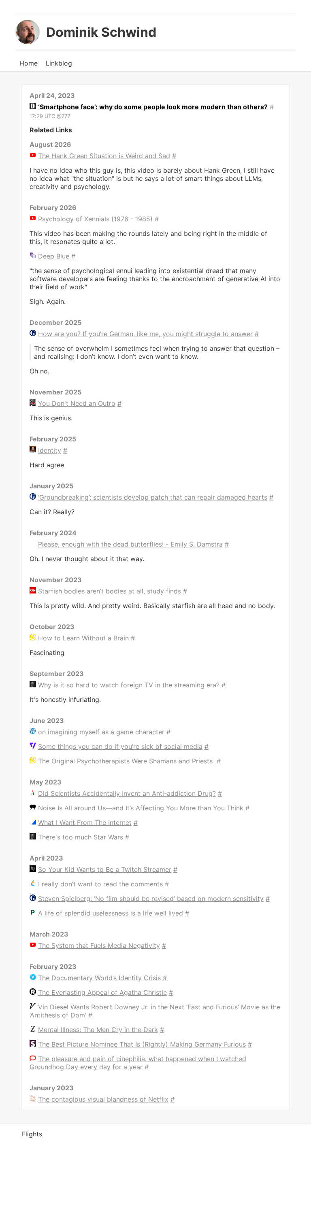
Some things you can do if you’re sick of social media (120, 746)
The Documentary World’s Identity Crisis (99, 978)
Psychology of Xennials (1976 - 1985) (95, 219)
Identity (49, 450)
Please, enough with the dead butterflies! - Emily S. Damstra (130, 544)
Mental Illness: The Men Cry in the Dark (98, 1030)
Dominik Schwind (101, 32)
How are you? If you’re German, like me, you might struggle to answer (145, 334)
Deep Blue (53, 256)
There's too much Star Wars (80, 837)
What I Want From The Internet (85, 822)
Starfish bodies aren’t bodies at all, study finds (109, 591)
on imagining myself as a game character (101, 732)
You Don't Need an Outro (76, 403)
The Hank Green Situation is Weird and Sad (104, 156)
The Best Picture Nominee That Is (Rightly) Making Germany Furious (142, 1044)
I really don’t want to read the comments (100, 884)
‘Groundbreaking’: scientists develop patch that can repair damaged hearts (152, 497)
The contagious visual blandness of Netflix (103, 1099)
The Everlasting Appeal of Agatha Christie (102, 992)
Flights (32, 1134)
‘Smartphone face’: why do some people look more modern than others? (153, 107)
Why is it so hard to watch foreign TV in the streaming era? (128, 685)
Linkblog (59, 63)
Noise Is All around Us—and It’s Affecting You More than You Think (140, 808)
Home (28, 63)
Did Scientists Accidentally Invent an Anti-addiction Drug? (127, 793)
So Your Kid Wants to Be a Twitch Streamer (104, 869)
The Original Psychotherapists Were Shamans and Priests (126, 761)
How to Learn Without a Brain (83, 638)
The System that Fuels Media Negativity (99, 945)
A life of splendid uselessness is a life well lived (110, 913)
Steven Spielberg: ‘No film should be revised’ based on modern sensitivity (151, 898)
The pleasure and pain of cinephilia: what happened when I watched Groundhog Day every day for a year (138, 1063)
